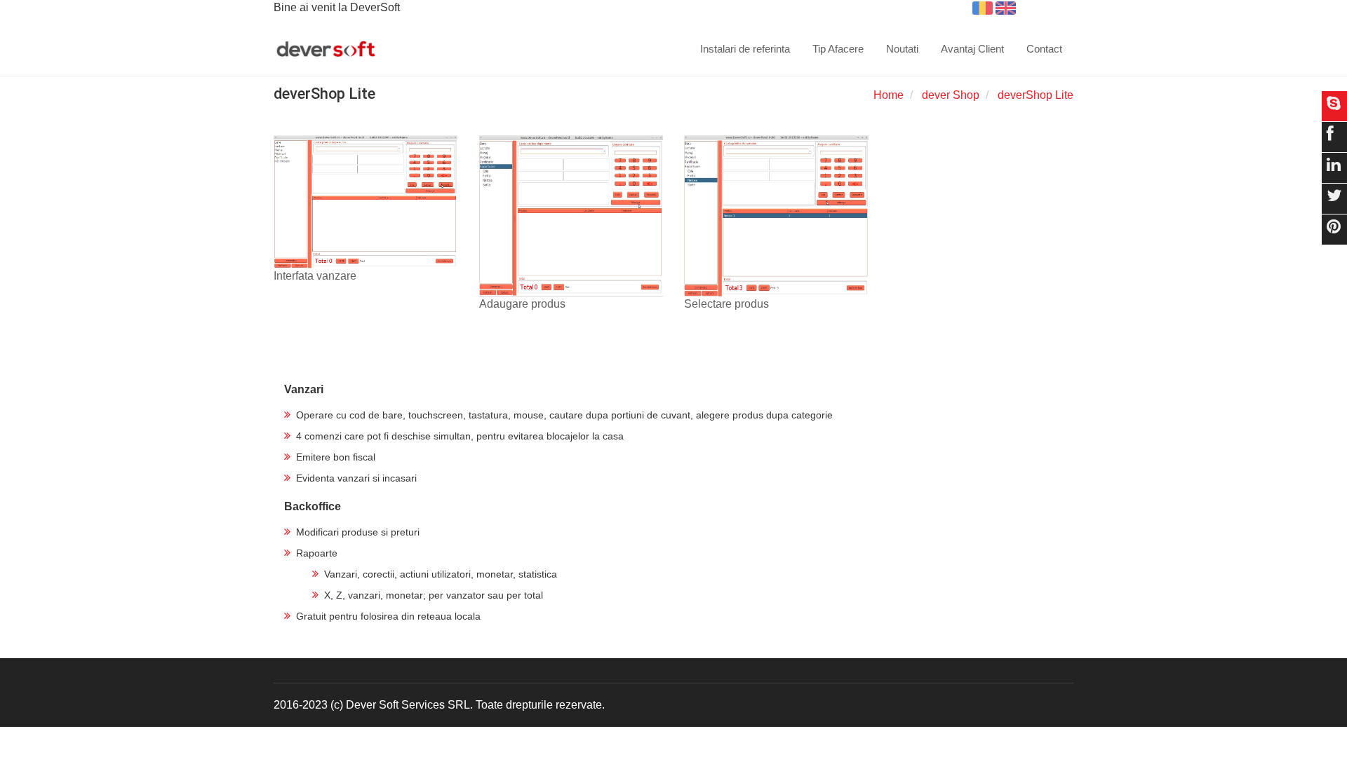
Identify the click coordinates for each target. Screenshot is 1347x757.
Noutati (902, 49)
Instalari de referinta (745, 49)
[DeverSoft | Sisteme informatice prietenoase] (326, 49)
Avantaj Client (972, 49)
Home (888, 95)
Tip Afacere (838, 49)
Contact (1044, 49)
